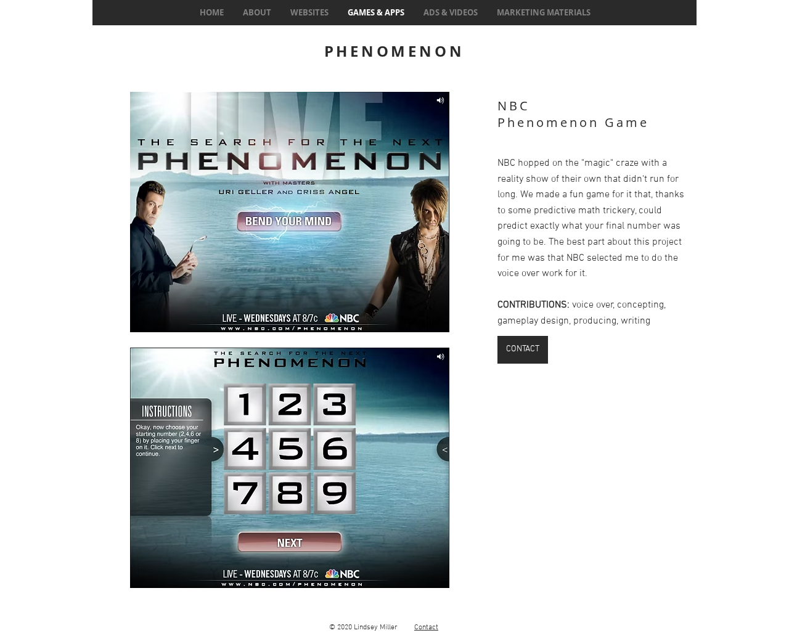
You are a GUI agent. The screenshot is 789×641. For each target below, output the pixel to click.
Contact (426, 627)
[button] (289, 212)
